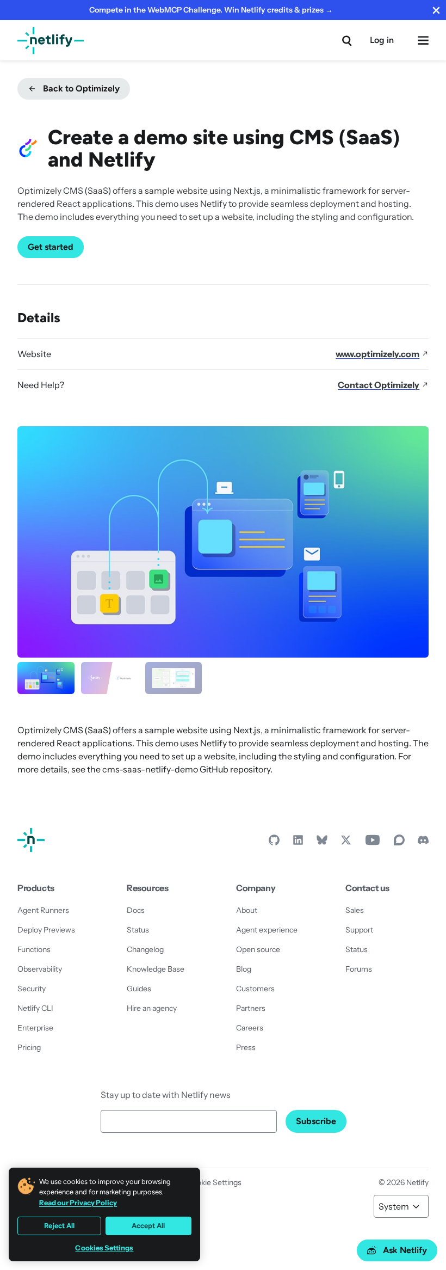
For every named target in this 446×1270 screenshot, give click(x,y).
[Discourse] (399, 843)
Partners (250, 1008)
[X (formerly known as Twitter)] (345, 843)
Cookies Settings (104, 1248)
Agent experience (267, 930)
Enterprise (35, 1028)
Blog (243, 969)
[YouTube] (372, 843)
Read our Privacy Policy (78, 1202)
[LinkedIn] (298, 843)
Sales (354, 910)
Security (31, 988)
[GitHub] (274, 843)
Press (246, 1047)
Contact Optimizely (378, 384)
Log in (382, 40)
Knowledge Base (155, 969)
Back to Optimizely (81, 88)
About (246, 910)
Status (138, 930)
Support (359, 930)
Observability (39, 969)
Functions (34, 949)
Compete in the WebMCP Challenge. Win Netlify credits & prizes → (211, 10)
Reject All (59, 1226)
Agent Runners (43, 910)
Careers (249, 1028)
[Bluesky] (322, 843)
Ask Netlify (405, 1250)
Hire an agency (152, 1008)
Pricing (29, 1047)
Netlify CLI (35, 1008)
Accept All (148, 1226)
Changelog (145, 949)
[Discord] (423, 843)
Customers (255, 988)
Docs (136, 910)
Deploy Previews (46, 930)
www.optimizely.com (377, 353)
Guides (139, 988)
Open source (258, 949)
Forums (358, 969)
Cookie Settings (214, 1182)
